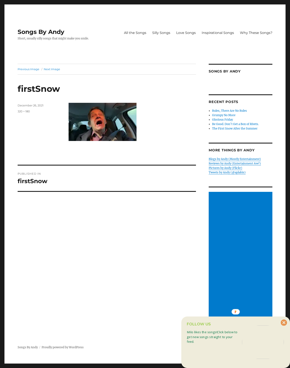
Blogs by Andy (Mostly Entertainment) (235, 159)
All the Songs (135, 33)
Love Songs (186, 33)
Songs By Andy (41, 31)
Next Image (52, 69)
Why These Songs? (256, 33)
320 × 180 (24, 111)
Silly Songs (161, 33)
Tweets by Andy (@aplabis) (227, 172)
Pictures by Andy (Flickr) (225, 168)
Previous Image (28, 69)
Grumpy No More (223, 115)
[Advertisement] (241, 255)
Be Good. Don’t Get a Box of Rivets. (235, 124)
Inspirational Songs (218, 33)
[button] (213, 337)
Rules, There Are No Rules (229, 111)
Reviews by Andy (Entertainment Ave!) (235, 163)
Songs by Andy (225, 71)
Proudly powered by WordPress (63, 347)
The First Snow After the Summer (235, 128)
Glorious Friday (222, 119)
